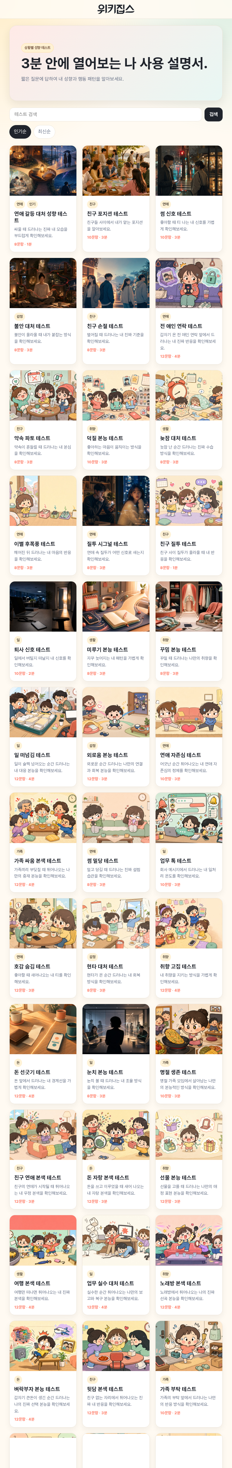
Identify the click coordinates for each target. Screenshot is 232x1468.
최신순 (44, 131)
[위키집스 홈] (116, 9)
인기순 (20, 131)
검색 (213, 114)
